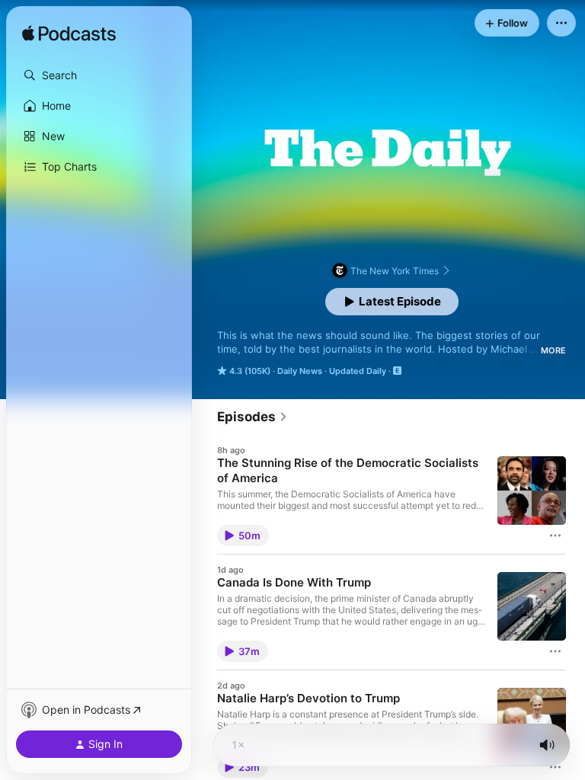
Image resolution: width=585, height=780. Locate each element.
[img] (69, 34)
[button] (99, 75)
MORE (553, 350)
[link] (252, 416)
